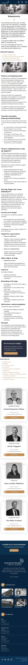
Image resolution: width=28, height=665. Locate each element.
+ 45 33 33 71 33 (6, 640)
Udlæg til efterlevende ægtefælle (11, 369)
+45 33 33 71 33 (6, 623)
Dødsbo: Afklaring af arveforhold (11, 372)
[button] (2, 659)
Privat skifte (6, 367)
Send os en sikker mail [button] (10, 353)
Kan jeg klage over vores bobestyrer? (12, 60)
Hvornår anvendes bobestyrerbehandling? (13, 56)
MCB (26, 660)
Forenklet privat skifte (8, 365)
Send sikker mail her (5, 624)
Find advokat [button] (14, 550)
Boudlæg (5, 364)
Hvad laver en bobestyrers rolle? (11, 58)
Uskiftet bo (6, 370)
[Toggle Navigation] (25, 2)
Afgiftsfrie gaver (7, 362)
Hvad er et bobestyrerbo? (9, 55)
